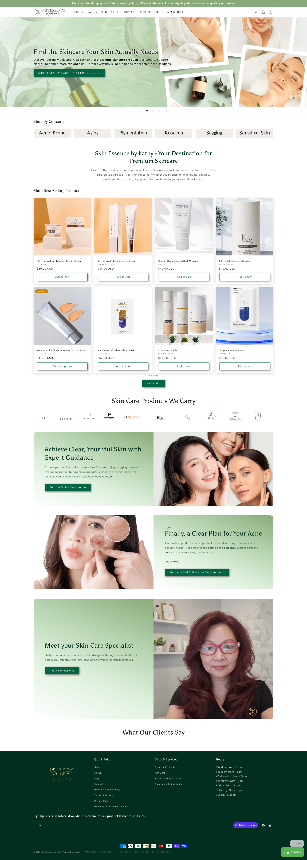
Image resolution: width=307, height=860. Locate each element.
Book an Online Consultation (68, 487)
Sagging (201, 134)
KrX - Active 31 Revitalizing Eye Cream (116, 261)
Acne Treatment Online (168, 778)
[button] (78, 12)
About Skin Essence (62, 670)
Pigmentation (123, 134)
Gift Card (160, 772)
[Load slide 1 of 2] (147, 110)
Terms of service (124, 852)
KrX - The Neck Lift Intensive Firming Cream (59, 261)
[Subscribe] (87, 825)
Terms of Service (103, 795)
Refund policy (91, 852)
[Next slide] (159, 110)
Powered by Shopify (72, 852)
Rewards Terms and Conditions (111, 806)
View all (153, 375)
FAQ (96, 778)
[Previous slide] (139, 110)
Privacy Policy (102, 800)
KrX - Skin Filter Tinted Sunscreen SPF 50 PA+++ (61, 350)
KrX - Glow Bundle (167, 350)
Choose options (62, 366)
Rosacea (160, 134)
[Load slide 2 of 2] (152, 110)
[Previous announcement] (34, 3)
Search (98, 767)
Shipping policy (142, 852)
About (97, 772)
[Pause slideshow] (167, 110)
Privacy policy (106, 852)
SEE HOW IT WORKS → (53, 77)
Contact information (161, 852)
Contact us (100, 784)
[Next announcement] (272, 3)
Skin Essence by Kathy (52, 852)
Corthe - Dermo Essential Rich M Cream (178, 261)
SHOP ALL (153, 383)
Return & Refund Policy (107, 789)
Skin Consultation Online (168, 784)
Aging (78, 134)
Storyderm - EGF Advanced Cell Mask (116, 350)
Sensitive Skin (245, 134)
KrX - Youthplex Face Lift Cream (235, 261)
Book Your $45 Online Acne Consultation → (196, 572)
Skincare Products (165, 767)
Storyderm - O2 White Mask (233, 350)
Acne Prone (41, 134)
